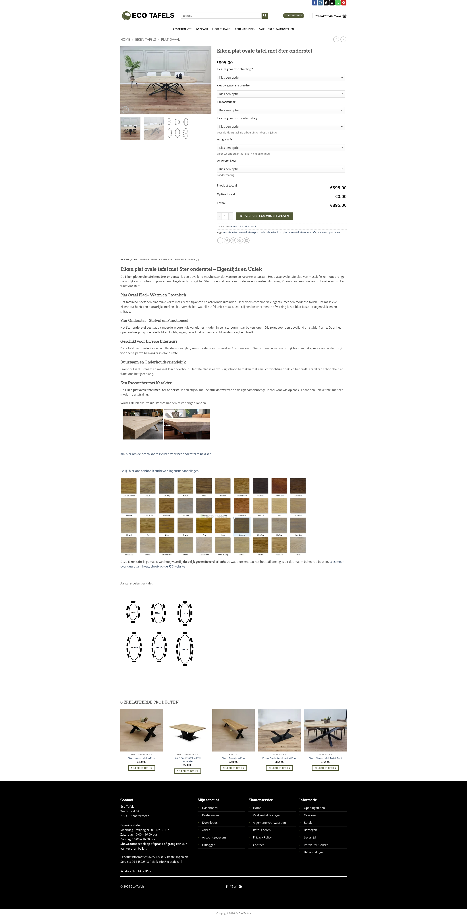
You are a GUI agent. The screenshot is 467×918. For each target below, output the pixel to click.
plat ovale (334, 232)
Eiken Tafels (145, 39)
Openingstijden (314, 808)
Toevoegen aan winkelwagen (264, 216)
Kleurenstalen (221, 29)
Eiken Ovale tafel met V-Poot (279, 758)
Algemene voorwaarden (269, 823)
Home (125, 39)
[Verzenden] (265, 16)
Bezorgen (310, 830)
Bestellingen (210, 815)
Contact (258, 845)
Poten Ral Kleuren (316, 845)
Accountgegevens (214, 837)
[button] (331, 16)
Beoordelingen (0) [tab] (187, 259)
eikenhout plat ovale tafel (285, 232)
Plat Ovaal (170, 39)
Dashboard (210, 808)
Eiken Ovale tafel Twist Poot (325, 758)
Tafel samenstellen (281, 29)
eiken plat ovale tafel (259, 232)
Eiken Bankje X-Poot (234, 758)
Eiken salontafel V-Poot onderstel (187, 759)
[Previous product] (343, 39)
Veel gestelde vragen (267, 815)
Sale (262, 29)
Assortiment (181, 29)
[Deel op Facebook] (220, 240)
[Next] (205, 80)
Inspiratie (202, 29)
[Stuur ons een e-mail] (332, 2)
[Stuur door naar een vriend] (233, 240)
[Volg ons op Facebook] (314, 2)
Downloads (210, 823)
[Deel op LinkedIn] (247, 240)
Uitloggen (208, 845)
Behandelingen (245, 29)
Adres (206, 830)
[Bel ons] (338, 2)
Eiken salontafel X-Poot (141, 758)
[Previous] (126, 80)
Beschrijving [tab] (128, 259)
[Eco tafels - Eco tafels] (147, 15)
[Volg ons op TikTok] (326, 2)
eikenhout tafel (308, 232)
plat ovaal (322, 232)
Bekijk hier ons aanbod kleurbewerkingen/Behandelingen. (159, 471)
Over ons (310, 815)
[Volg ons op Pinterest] (343, 2)
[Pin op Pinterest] (240, 240)
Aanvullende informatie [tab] (156, 259)
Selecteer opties (141, 768)
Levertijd (310, 837)
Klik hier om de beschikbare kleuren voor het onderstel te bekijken (165, 454)
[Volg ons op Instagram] (320, 2)
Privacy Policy (262, 837)
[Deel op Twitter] (227, 240)
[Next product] (336, 39)
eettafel (227, 232)
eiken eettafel (239, 232)
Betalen (309, 823)
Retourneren (262, 830)
